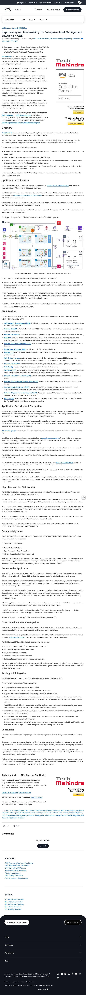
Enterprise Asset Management (16, 815)
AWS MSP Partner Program (15, 810)
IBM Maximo (6, 56)
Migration (76, 815)
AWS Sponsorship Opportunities (16, 878)
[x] (58, 974)
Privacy (6, 982)
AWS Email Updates (14, 907)
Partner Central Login (12, 873)
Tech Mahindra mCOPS (17, 637)
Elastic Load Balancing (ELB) (15, 349)
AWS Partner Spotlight (13, 813)
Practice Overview (25, 792)
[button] (72, 9)
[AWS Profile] (80, 2)
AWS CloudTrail (10, 370)
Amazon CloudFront (11, 334)
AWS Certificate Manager (64, 462)
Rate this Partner (37, 797)
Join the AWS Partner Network (15, 870)
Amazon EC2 (8, 352)
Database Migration (75, 813)
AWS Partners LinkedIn (15, 899)
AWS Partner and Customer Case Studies (19, 863)
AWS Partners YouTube (15, 904)
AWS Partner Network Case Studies (17, 865)
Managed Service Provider (64, 815)
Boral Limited (7, 133)
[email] (58, 978)
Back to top (42, 989)
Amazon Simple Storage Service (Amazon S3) (21, 381)
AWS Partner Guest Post (34, 810)
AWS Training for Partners (14, 875)
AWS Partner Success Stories (31, 813)
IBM (42, 815)
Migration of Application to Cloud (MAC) (27, 195)
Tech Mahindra (7, 115)
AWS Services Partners (50, 813)
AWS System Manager (12, 358)
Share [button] (15, 41)
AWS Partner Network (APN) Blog (14, 28)
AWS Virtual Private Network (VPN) (17, 323)
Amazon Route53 (10, 329)
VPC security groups (9, 431)
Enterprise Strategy (34, 815)
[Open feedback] (84, 498)
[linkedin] (65, 974)
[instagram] (69, 974)
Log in (42, 846)
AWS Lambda (9, 398)
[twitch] (72, 974)
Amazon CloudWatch (12, 364)
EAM (3, 815)
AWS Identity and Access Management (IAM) (20, 393)
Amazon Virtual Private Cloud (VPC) (17, 343)
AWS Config (8, 367)
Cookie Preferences (27, 982)
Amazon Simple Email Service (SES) (17, 376)
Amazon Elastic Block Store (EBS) (16, 387)
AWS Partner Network (23, 115)
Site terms (15, 982)
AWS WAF (7, 338)
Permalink (76, 39)
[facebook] (62, 974)
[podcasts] (80, 974)
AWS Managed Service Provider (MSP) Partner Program (21, 123)
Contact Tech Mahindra (10, 792)
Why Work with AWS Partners (15, 868)
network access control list (50, 438)
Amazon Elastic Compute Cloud (58, 185)
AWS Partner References (51, 810)
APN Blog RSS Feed (14, 909)
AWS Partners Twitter (15, 902)
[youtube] (76, 974)
